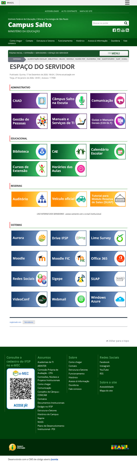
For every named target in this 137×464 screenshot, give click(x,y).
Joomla (54, 459)
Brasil (10, 2)
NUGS (40, 422)
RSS (101, 373)
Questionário (108, 59)
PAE (98, 59)
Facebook (104, 362)
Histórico (80, 40)
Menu (115, 53)
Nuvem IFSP (80, 59)
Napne (41, 418)
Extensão (29, 53)
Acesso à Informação (97, 40)
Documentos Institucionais (51, 402)
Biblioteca (52, 59)
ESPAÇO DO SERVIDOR (42, 66)
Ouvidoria (115, 40)
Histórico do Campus (48, 414)
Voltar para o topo (118, 340)
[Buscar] (126, 23)
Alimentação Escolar (37, 59)
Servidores (41, 53)
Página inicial (16, 53)
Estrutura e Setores (46, 40)
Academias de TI (46, 362)
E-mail (124, 59)
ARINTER (42, 366)
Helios (62, 59)
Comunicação (44, 388)
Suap (118, 59)
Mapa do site (86, 11)
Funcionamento (65, 40)
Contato (29, 40)
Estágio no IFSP (45, 406)
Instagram (105, 366)
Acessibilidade (52, 11)
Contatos (42, 399)
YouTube (104, 369)
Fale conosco (75, 389)
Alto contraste (69, 11)
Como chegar (16, 40)
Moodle (70, 59)
